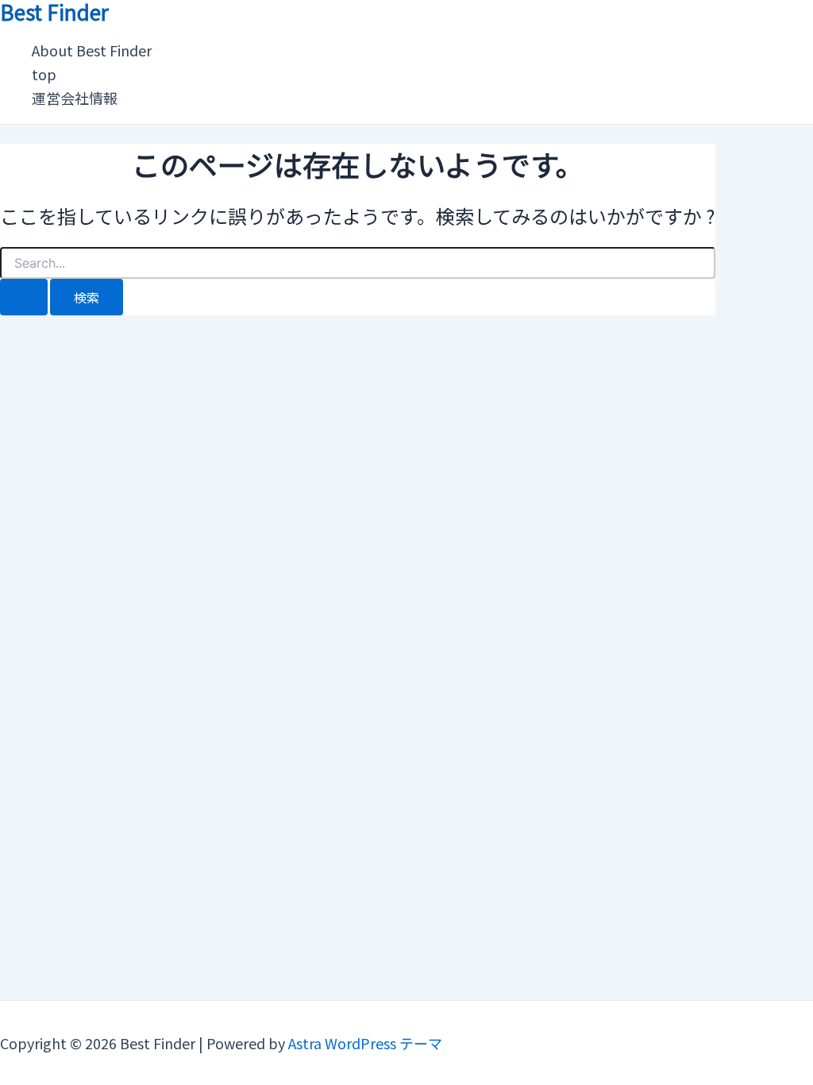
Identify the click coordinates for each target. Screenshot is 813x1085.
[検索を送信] (24, 297)
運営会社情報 (75, 97)
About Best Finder (92, 50)
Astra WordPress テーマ (365, 1043)
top (44, 74)
